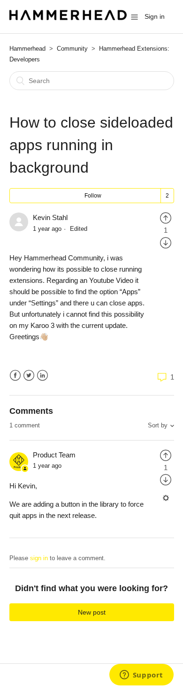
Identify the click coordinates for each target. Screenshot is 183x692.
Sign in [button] (155, 16)
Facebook (15, 375)
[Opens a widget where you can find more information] (141, 675)
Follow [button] (92, 195)
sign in (39, 558)
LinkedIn (42, 375)
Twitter (29, 375)
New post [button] (92, 612)
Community (72, 48)
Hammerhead (27, 48)
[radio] (165, 217)
